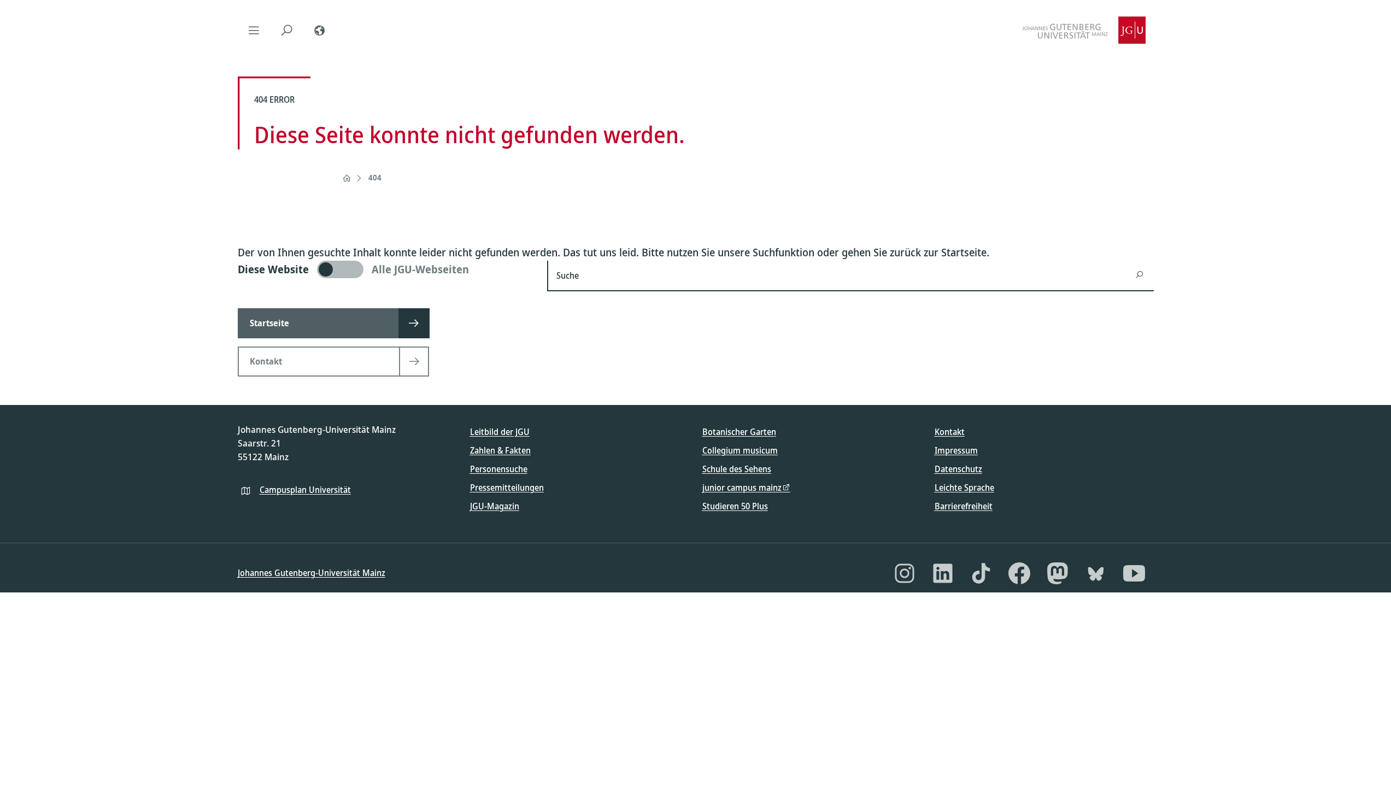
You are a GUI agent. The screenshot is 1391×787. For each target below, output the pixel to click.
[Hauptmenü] (254, 30)
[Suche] (287, 30)
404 (375, 177)
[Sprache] (319, 30)
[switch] (386, 269)
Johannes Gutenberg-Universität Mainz (311, 573)
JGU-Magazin (494, 506)
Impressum (956, 450)
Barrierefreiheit (964, 506)
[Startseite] (346, 178)
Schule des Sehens (736, 469)
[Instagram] (904, 573)
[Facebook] (1019, 573)
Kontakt (950, 432)
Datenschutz (958, 469)
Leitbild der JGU (500, 432)
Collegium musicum (740, 450)
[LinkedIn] (943, 573)
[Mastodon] (1058, 573)
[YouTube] (1134, 573)
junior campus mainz (742, 487)
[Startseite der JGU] (1084, 30)
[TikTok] (981, 573)
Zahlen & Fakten (500, 450)
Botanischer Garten (739, 432)
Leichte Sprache (964, 487)
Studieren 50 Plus (735, 506)
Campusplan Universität (305, 490)
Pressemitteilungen (507, 487)
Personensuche (498, 469)
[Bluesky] (1096, 573)
